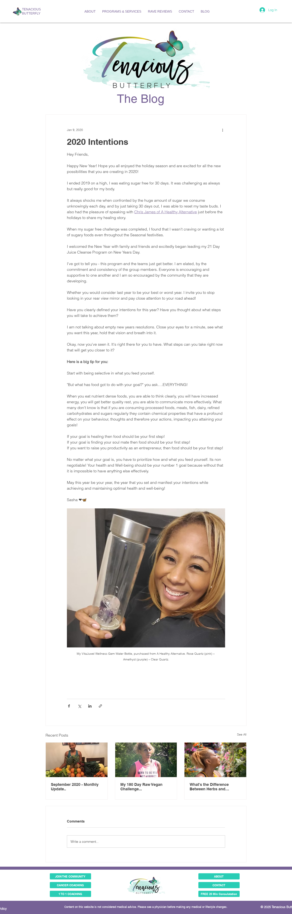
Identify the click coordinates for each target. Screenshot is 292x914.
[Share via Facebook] (69, 706)
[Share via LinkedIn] (90, 706)
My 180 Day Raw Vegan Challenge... (141, 786)
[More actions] (222, 130)
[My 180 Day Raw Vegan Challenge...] (146, 760)
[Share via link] (100, 706)
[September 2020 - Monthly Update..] (77, 760)
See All (241, 734)
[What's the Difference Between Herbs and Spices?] (215, 760)
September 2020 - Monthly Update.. (75, 786)
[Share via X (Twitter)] (79, 706)
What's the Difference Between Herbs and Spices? (209, 786)
